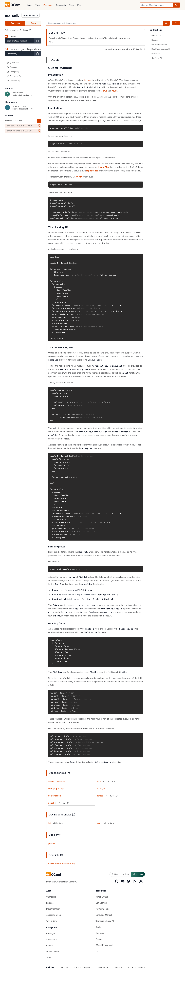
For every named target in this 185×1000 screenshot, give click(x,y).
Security (64, 967)
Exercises (100, 933)
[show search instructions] (176, 23)
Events (49, 945)
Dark (127, 874)
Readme (13, 67)
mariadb (12, 15)
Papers (99, 939)
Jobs (48, 957)
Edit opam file (16, 76)
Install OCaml (102, 897)
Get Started (101, 903)
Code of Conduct (136, 967)
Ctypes (87, 80)
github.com (14, 62)
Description (156, 35)
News (71, 5)
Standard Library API (105, 921)
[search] (176, 5)
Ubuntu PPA (103, 167)
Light (116, 874)
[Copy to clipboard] (37, 40)
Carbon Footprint (83, 967)
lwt (49, 823)
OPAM (79, 176)
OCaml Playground (104, 945)
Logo (98, 951)
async (99, 823)
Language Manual (104, 915)
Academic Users (53, 915)
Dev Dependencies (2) (161, 49)
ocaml (51, 803)
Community (61, 5)
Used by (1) (156, 53)
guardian (52, 843)
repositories (92, 170)
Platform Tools (102, 909)
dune (99, 781)
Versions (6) (15, 81)
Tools (37, 5)
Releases (50, 903)
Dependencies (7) (159, 44)
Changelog (14, 72)
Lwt (105, 91)
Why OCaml (51, 921)
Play (79, 5)
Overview (15, 23)
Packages (47, 5)
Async (114, 91)
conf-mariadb (54, 795)
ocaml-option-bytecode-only (62, 863)
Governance (102, 967)
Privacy (118, 967)
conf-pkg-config (56, 788)
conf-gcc (101, 788)
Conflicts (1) (157, 58)
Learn (29, 5)
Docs (33, 23)
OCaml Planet (52, 951)
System (139, 874)
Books (98, 927)
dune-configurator (56, 781)
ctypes (100, 795)
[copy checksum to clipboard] (39, 126)
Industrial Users (53, 909)
